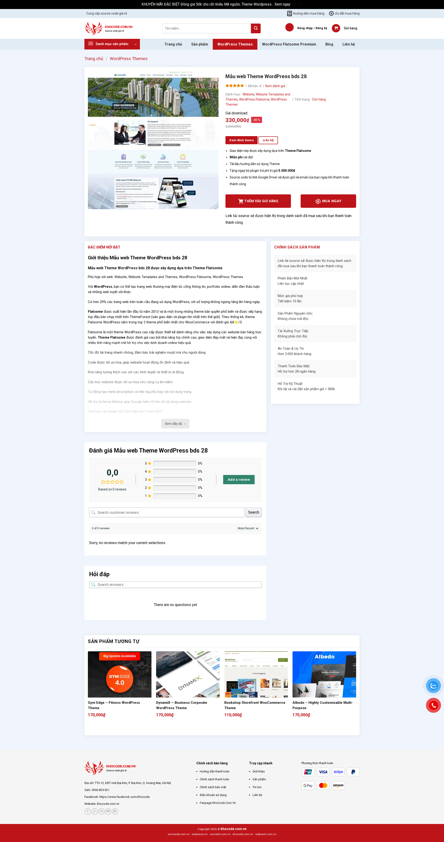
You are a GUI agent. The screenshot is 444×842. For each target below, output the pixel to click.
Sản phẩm (199, 44)
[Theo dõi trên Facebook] (88, 811)
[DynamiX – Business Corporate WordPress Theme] (188, 683)
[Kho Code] (109, 28)
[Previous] (90, 727)
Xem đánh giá (275, 86)
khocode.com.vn (108, 803)
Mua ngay (331, 201)
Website (248, 94)
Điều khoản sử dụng (213, 795)
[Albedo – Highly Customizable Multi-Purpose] (324, 683)
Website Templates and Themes (152, 277)
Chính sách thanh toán (214, 779)
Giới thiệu (259, 771)
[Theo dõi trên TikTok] (95, 811)
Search (253, 512)
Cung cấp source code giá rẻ (106, 13)
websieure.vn (200, 834)
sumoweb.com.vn (179, 834)
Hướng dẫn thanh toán (214, 771)
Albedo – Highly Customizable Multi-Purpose (323, 705)
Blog (329, 44)
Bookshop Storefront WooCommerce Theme (254, 705)
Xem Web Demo (241, 140)
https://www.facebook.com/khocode (124, 797)
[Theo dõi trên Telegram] (115, 811)
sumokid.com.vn (220, 834)
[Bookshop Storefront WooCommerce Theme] (256, 683)
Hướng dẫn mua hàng (308, 13)
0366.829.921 (100, 790)
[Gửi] (256, 28)
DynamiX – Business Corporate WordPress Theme (181, 705)
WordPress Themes (235, 44)
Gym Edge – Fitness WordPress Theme (114, 705)
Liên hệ (348, 44)
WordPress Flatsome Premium (289, 44)
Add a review (239, 480)
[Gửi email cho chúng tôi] (101, 811)
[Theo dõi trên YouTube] (108, 811)
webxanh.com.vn (265, 834)
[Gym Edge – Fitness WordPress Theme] (119, 683)
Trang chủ (173, 44)
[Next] (102, 727)
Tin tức (257, 787)
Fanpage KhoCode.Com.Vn (218, 803)
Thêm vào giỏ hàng (261, 201)
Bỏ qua (296, 4)
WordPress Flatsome (254, 99)
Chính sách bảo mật (213, 787)
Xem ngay (282, 4)
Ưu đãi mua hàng (347, 13)
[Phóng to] (94, 203)
